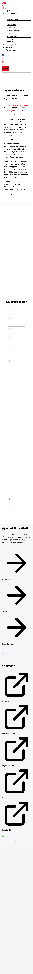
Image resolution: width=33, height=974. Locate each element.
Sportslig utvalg (12, 19)
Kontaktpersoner (13, 22)
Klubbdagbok (7, 798)
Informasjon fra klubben (13, 111)
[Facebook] (3, 55)
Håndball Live (7, 830)
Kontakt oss (11, 50)
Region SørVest (8, 766)
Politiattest (11, 27)
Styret (9, 16)
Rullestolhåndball (13, 30)
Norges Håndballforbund (11, 733)
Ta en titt (7, 194)
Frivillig (9, 33)
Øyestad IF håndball (20, 105)
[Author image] (16, 103)
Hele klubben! (11, 25)
